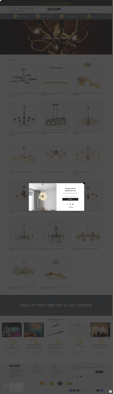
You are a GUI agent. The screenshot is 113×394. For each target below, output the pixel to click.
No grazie (71, 207)
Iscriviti (70, 199)
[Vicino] (84, 183)
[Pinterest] (70, 204)
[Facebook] (68, 204)
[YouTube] (73, 204)
